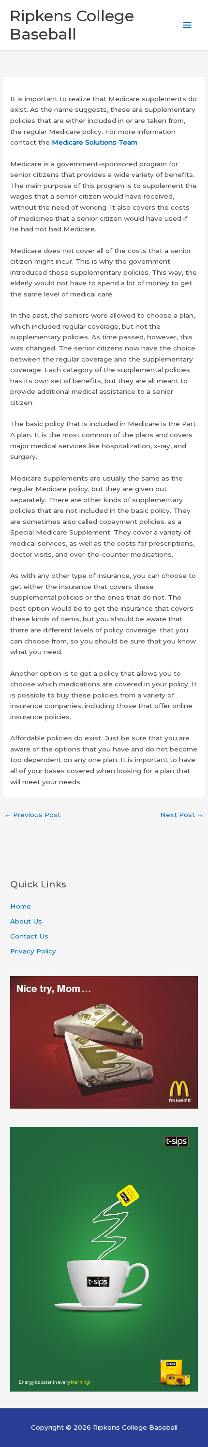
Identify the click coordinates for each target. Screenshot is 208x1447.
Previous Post (32, 814)
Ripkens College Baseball (72, 24)
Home (20, 906)
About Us (26, 921)
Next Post (182, 814)
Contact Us (29, 936)
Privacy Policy (33, 951)
